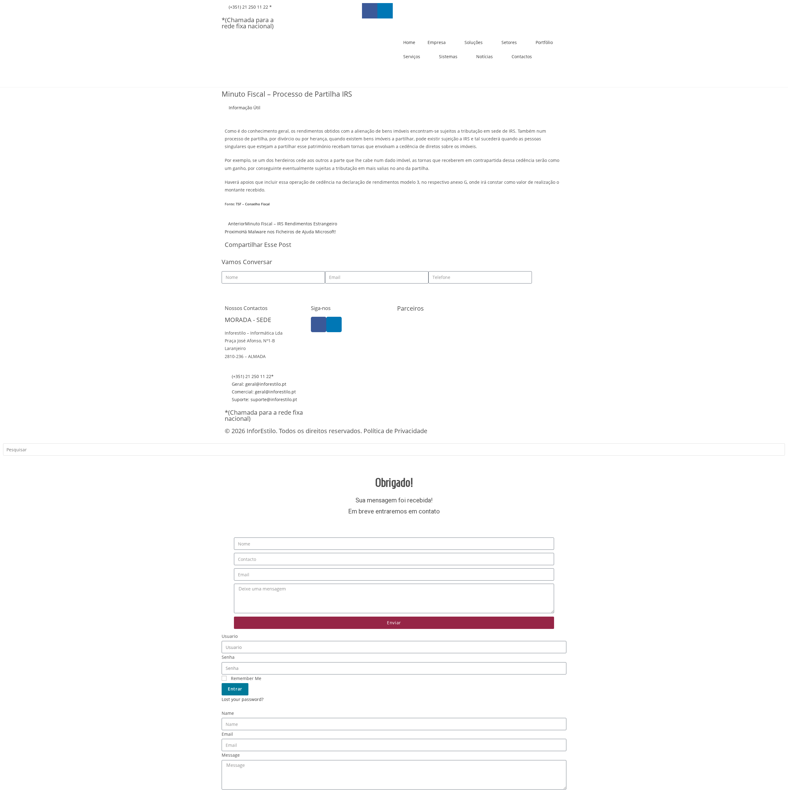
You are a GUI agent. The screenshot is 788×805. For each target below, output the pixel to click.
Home (409, 42)
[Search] (12, 463)
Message (231, 755)
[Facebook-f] (369, 10)
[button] (398, 245)
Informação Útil (244, 108)
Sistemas (448, 56)
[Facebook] (318, 324)
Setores (509, 42)
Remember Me (245, 678)
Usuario (230, 636)
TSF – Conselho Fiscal (253, 204)
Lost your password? (242, 699)
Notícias (484, 56)
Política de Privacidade (395, 431)
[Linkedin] (385, 10)
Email (227, 734)
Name (228, 713)
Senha (228, 657)
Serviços (411, 56)
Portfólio (544, 42)
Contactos (522, 56)
